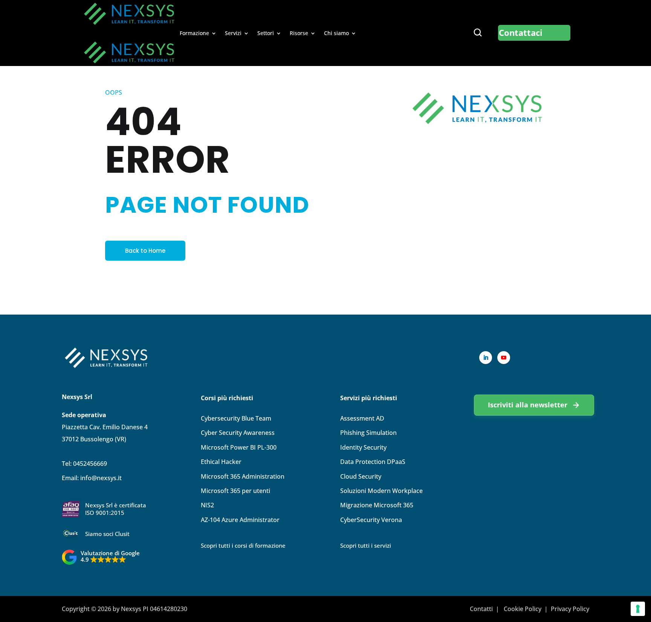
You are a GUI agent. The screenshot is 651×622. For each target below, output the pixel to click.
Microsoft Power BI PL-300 (239, 447)
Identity (363, 447)
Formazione (194, 34)
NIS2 (207, 505)
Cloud (360, 476)
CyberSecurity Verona (371, 520)
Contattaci (520, 32)
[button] (101, 557)
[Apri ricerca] (477, 32)
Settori (265, 34)
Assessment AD (362, 418)
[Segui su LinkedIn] (485, 357)
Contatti (481, 609)
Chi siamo (336, 34)
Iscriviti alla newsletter (527, 404)
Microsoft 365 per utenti (235, 491)
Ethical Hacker (221, 462)
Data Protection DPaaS (372, 462)
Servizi (233, 34)
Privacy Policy (570, 609)
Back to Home (145, 251)
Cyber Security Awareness (238, 432)
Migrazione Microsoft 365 (376, 505)
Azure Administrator (240, 520)
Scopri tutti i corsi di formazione (243, 545)
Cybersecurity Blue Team (236, 418)
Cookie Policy (522, 609)
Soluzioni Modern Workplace (381, 491)
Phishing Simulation (368, 432)
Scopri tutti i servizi (365, 545)
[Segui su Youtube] (503, 357)
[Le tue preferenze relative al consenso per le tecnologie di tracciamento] (638, 609)
